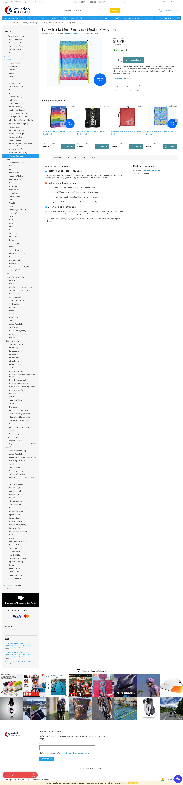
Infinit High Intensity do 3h (19, 383)
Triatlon (9, 56)
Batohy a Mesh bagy (16, 156)
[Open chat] (178, 779)
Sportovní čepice (15, 575)
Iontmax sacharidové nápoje (19, 424)
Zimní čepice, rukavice (17, 300)
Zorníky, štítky (14, 196)
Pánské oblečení (15, 504)
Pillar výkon (13, 354)
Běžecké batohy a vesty (18, 545)
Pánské (12, 280)
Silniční (11, 216)
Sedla (11, 199)
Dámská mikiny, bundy (17, 525)
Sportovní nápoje (15, 400)
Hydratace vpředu (16, 260)
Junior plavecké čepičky (18, 117)
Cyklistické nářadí (15, 270)
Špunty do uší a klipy (16, 130)
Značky (9, 588)
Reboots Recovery (16, 440)
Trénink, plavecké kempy (15, 36)
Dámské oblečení (15, 521)
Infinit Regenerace (16, 371)
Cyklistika (9, 159)
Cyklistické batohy (16, 561)
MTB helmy (13, 186)
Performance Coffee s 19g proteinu (22, 387)
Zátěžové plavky (15, 103)
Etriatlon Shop (79, 2)
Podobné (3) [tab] (58, 157)
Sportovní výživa (12, 341)
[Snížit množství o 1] (121, 61)
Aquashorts (13, 80)
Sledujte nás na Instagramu (94, 671)
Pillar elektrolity (15, 361)
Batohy (11, 538)
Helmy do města (15, 189)
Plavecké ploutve (15, 137)
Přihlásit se (47, 759)
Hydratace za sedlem (17, 253)
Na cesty (12, 393)
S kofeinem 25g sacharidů (19, 420)
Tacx (11, 206)
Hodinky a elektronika (14, 585)
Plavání (8, 59)
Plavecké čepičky (15, 107)
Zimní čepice (14, 572)
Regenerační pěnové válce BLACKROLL (23, 444)
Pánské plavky (14, 66)
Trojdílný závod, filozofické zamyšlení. (20, 661)
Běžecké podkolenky (17, 324)
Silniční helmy (14, 173)
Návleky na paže (15, 494)
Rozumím (133, 783)
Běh (7, 274)
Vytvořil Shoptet (172, 780)
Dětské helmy (14, 183)
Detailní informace (119, 78)
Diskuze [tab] (84, 157)
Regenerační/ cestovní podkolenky (22, 457)
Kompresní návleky (16, 484)
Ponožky (12, 314)
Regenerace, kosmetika (15, 437)
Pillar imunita (14, 358)
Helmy (11, 169)
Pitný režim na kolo (16, 250)
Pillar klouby (13, 347)
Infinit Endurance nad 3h (18, 380)
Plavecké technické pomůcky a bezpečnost (20, 145)
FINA (11, 93)
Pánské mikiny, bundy (17, 511)
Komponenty (13, 233)
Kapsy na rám (14, 243)
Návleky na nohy (15, 498)
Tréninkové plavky (16, 86)
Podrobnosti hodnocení (72, 33)
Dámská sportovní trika (18, 531)
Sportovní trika (15, 518)
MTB (11, 220)
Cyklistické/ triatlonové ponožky (21, 477)
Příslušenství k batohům (18, 541)
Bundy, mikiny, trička (16, 277)
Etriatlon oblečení (15, 578)
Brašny (11, 247)
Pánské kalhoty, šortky (17, 508)
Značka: (91, 33)
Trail (11, 321)
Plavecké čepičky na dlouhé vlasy (21, 120)
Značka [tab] (94, 157)
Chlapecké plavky (15, 97)
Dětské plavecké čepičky (18, 123)
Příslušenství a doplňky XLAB (19, 267)
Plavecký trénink (15, 43)
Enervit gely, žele (15, 434)
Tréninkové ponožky (17, 474)
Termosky (12, 582)
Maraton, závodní (15, 317)
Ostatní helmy (14, 193)
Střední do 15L (15, 551)
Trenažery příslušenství (18, 210)
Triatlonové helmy (16, 176)
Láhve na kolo (14, 263)
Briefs (11, 73)
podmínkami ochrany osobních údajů (75, 753)
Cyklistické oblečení (16, 163)
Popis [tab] (47, 157)
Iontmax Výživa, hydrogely (19, 410)
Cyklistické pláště (15, 213)
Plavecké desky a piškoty (18, 133)
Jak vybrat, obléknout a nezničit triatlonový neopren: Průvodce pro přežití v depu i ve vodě (18, 645)
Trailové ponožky (15, 467)
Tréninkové (13, 327)
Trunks (11, 76)
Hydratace (13, 407)
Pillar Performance (16, 344)
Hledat (115, 10)
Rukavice (12, 535)
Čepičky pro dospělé (17, 110)
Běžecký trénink (15, 49)
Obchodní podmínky (97, 2)
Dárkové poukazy (15, 39)
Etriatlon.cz (84, 768)
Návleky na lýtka (15, 294)
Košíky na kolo (14, 257)
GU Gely (12, 397)
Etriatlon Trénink (96, 768)
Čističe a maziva (15, 236)
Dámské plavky (14, 83)
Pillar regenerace (15, 351)
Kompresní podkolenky (17, 450)
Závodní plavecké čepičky (19, 113)
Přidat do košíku (135, 60)
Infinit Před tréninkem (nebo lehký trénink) (22, 375)
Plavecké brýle (14, 63)
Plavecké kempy (15, 53)
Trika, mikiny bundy (16, 501)
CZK (164, 2)
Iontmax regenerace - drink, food (21, 427)
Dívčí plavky (13, 100)
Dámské (12, 284)
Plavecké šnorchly (15, 140)
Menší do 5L (14, 548)
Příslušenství (14, 230)
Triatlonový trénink (16, 46)
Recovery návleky (15, 297)
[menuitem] (14, 18)
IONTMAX (12, 403)
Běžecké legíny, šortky (17, 331)
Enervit (11, 430)
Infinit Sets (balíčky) (16, 390)
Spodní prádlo (14, 304)
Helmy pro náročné (16, 179)
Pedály (11, 240)
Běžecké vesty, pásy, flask (19, 290)
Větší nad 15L (15, 555)
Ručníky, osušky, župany (18, 152)
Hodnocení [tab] (72, 157)
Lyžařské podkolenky (17, 461)
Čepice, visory (14, 568)
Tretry (11, 166)
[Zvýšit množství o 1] (121, 58)
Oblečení (9, 447)
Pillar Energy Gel (15, 364)
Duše (11, 226)
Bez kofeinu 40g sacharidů (20, 413)
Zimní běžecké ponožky (18, 481)
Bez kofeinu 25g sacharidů (20, 417)
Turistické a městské (18, 558)
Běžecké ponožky (16, 471)
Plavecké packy (15, 127)
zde (126, 783)
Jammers (12, 70)
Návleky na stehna (16, 491)
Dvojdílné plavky (15, 90)
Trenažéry (12, 203)
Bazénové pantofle (16, 149)
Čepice (11, 565)
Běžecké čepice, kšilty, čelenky (21, 287)
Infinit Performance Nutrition (19, 368)
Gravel (11, 223)
